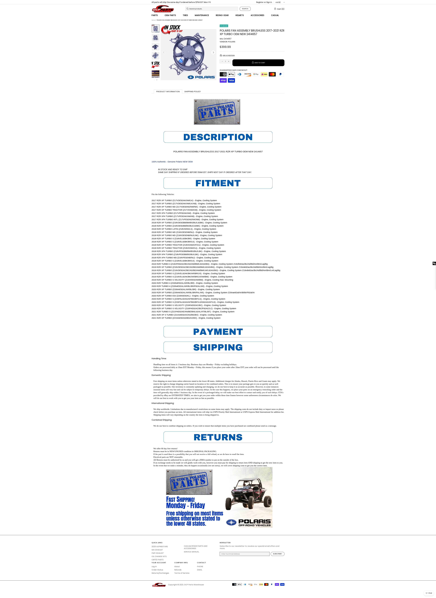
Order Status (157, 570)
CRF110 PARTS (158, 560)
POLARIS (231, 42)
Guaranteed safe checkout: (233, 70)
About (177, 566)
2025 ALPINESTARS (160, 546)
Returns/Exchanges (160, 573)
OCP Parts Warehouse (163, 9)
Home (153, 20)
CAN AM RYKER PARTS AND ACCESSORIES (195, 547)
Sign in (269, 2)
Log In (154, 566)
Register (260, 2)
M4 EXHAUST (157, 550)
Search (245, 9)
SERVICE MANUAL (191, 552)
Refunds (177, 570)
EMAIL (199, 570)
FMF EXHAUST (158, 553)
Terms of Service (181, 573)
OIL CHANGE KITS (159, 556)
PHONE (200, 566)
